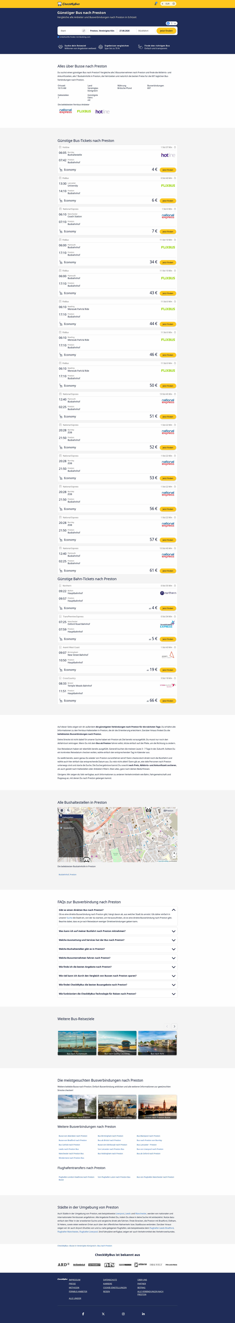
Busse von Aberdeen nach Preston (73, 1136)
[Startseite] (69, 4)
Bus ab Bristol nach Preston (109, 1140)
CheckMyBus (63, 1246)
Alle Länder (75, 1298)
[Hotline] (102, 112)
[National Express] (66, 112)
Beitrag (141, 1287)
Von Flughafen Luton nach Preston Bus (114, 1177)
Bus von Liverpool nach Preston (150, 1149)
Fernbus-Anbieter (78, 1291)
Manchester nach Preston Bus (71, 1153)
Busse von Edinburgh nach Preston (112, 1145)
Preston (169, 810)
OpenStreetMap (163, 861)
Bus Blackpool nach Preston (148, 1136)
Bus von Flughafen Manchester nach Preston (155, 1177)
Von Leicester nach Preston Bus (111, 1149)
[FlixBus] (84, 112)
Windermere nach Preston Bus (71, 1158)
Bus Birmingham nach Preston (110, 1136)
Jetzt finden (168, 170)
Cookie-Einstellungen (115, 1287)
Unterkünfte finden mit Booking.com (75, 37)
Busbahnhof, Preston (67, 874)
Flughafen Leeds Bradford (162, 1228)
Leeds (128, 1213)
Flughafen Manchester (68, 1231)
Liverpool (120, 1213)
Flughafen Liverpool (88, 1231)
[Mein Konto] (155, 3)
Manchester (141, 1213)
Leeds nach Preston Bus (69, 1149)
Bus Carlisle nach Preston (69, 1145)
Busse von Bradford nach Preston (73, 1140)
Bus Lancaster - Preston (147, 1145)
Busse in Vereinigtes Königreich (83, 1246)
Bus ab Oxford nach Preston (148, 1153)
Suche (70, 917)
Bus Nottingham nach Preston (110, 1153)
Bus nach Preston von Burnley (149, 1140)
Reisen (106, 1291)
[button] (148, 809)
